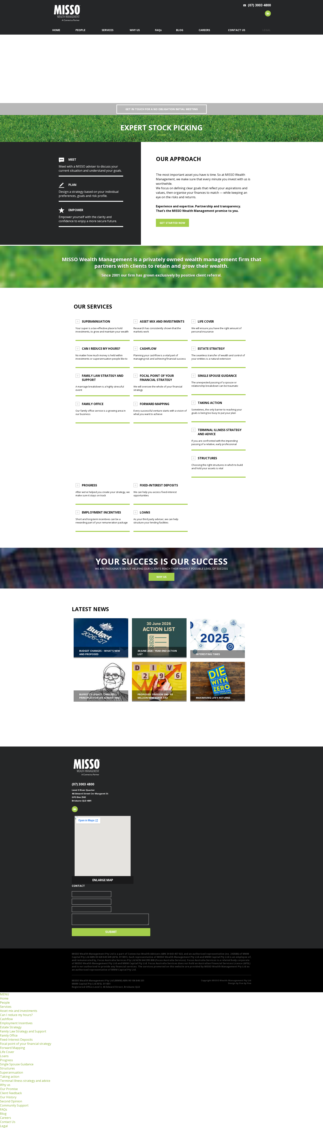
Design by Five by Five (239, 983)
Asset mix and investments (18, 1011)
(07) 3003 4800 (83, 784)
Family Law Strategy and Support (23, 1031)
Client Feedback (11, 1093)
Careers (5, 1118)
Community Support (14, 1105)
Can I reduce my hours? (16, 1015)
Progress (6, 1060)
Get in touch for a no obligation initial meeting (161, 109)
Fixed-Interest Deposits (16, 1039)
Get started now (172, 223)
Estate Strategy (10, 1027)
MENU (4, 994)
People (5, 1002)
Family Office (9, 1035)
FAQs (3, 1109)
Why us (161, 577)
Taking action (9, 1077)
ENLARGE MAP (102, 880)
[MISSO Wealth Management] (67, 22)
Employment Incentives (16, 1023)
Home (4, 998)
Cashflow (6, 1019)
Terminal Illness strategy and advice (25, 1081)
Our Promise (9, 1089)
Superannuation (11, 1072)
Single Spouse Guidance (16, 1064)
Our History (8, 1097)
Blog (3, 1114)
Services (5, 1007)
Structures (7, 1068)
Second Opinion (11, 1101)
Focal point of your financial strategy (25, 1044)
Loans (4, 1056)
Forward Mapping (12, 1048)
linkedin (268, 13)
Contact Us (7, 1122)
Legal (4, 1126)
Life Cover (7, 1052)
